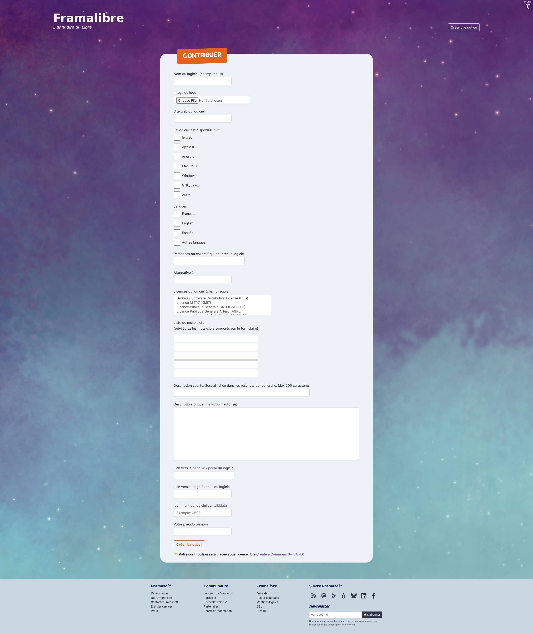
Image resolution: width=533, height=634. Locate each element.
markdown (214, 404)
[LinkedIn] (363, 598)
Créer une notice (464, 27)
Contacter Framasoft (164, 602)
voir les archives (345, 624)
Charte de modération (218, 611)
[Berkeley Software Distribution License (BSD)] (222, 298)
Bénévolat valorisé (215, 602)
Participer (210, 597)
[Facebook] (373, 598)
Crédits (261, 611)
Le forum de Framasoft (218, 593)
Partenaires (211, 606)
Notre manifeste (161, 597)
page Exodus (203, 487)
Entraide (262, 593)
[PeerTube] (333, 598)
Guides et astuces (268, 597)
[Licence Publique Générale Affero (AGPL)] (222, 311)
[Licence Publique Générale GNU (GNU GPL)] (222, 307)
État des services (162, 606)
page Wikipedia (205, 468)
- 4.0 (280, 554)
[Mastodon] (323, 598)
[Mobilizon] (343, 598)
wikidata (220, 505)
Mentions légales (267, 602)
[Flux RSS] (313, 598)
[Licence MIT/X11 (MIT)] (222, 302)
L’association (159, 593)
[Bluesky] (353, 598)
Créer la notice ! (189, 544)
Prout (154, 611)
